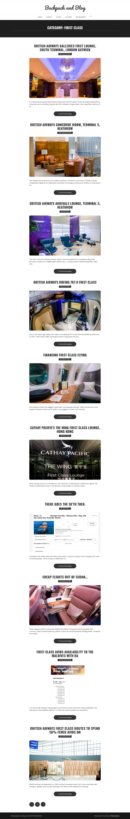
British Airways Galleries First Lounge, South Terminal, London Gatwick (65, 47)
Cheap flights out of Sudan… (65, 576)
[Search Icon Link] (91, 17)
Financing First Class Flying (65, 354)
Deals (40, 17)
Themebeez (114, 816)
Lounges (68, 17)
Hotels (58, 17)
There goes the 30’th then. (65, 504)
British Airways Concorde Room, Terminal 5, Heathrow (65, 126)
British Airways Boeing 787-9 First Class (65, 282)
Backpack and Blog (65, 7)
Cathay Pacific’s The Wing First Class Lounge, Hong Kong (65, 429)
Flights (49, 17)
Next (43, 804)
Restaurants (81, 17)
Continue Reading (65, 114)
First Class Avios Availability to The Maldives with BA (65, 653)
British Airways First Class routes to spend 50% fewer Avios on (65, 730)
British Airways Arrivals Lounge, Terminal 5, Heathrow (65, 205)
